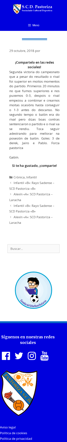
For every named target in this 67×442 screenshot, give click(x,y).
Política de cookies (13, 433)
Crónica (19, 177)
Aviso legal (8, 427)
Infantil (31, 177)
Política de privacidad (16, 438)
